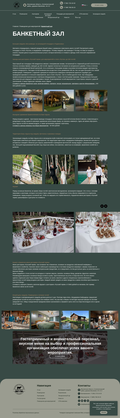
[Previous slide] (102, 206)
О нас (14, 14)
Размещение (23, 14)
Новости (66, 17)
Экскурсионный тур (53, 17)
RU (85, 5)
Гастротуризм (41, 398)
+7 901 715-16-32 (69, 3)
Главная (16, 26)
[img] (17, 5)
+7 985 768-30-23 (69, 7)
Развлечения (39, 17)
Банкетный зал (46, 26)
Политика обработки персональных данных (26, 412)
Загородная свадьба (99, 14)
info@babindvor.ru (86, 404)
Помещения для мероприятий (30, 26)
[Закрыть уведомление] (116, 402)
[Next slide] (105, 206)
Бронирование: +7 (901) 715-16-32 (91, 393)
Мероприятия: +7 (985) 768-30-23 (91, 397)
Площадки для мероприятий (65, 14)
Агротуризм (35, 14)
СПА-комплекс (83, 14)
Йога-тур (77, 17)
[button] (99, 5)
